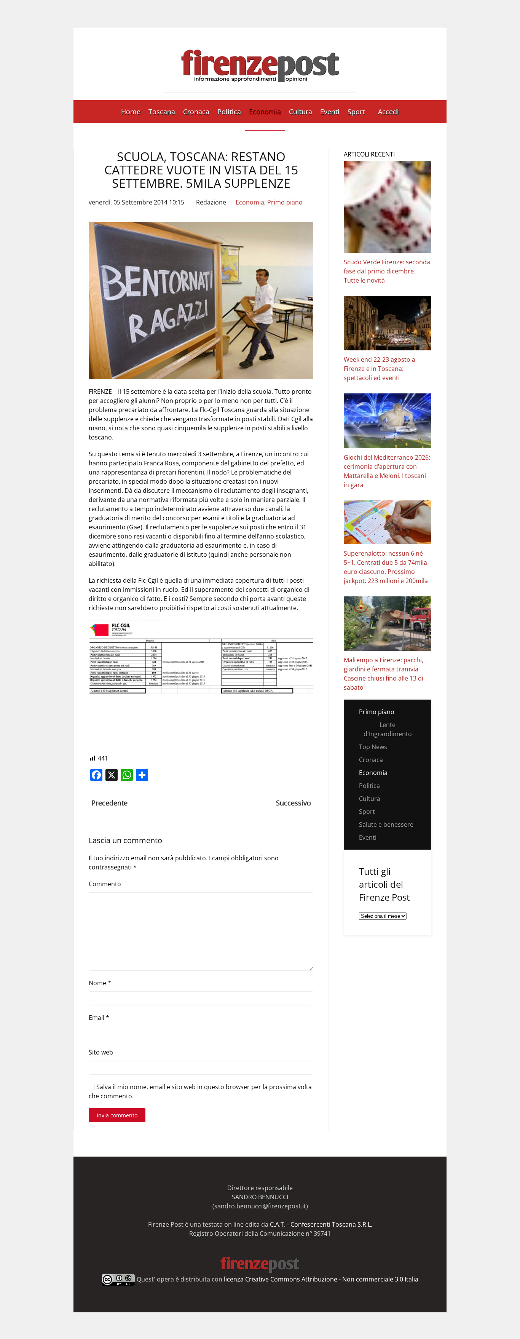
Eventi (330, 111)
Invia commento (117, 1115)
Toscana (161, 111)
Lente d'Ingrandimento (388, 729)
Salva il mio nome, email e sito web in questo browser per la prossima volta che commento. (200, 1091)
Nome (100, 983)
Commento (105, 884)
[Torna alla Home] (260, 64)
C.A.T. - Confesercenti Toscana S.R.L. (321, 1224)
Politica (229, 111)
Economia (265, 111)
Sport (356, 111)
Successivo (293, 802)
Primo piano (285, 202)
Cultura (300, 111)
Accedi (388, 111)
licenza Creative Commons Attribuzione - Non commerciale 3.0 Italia (321, 1279)
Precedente (109, 802)
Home (130, 111)
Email (99, 1017)
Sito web (101, 1052)
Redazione (211, 202)
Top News (373, 747)
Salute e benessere (386, 824)
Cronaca (196, 111)
